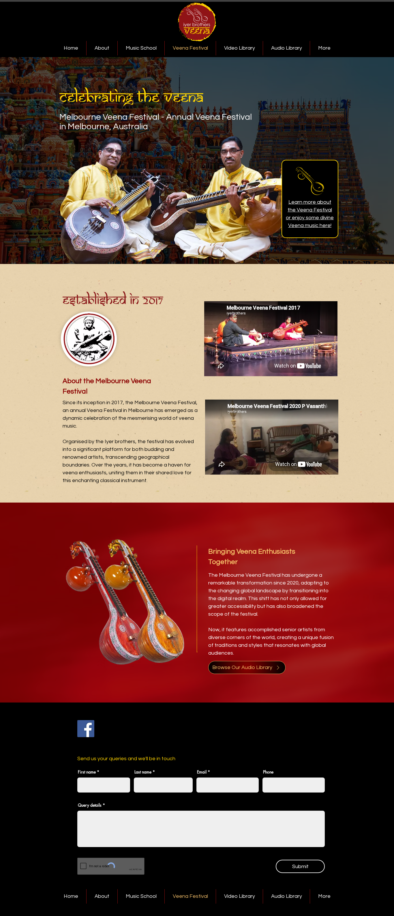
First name (87, 772)
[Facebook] (85, 728)
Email (202, 772)
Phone (268, 772)
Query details (90, 805)
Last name (142, 772)
